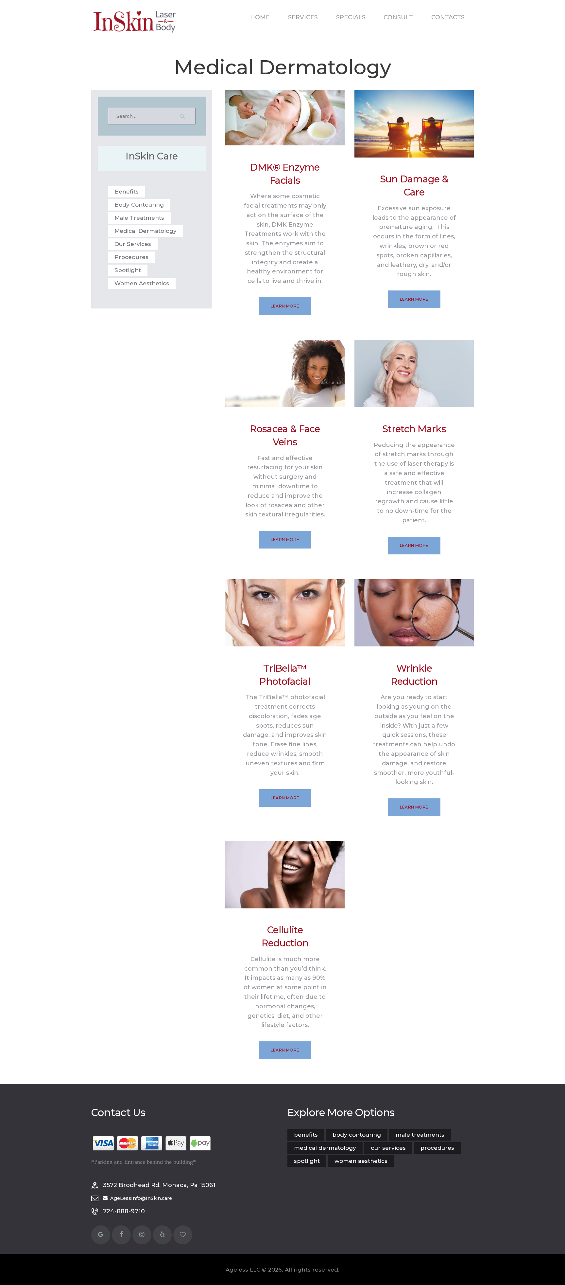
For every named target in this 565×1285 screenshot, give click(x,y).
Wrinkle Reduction (414, 674)
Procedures (131, 257)
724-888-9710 (124, 1211)
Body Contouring (139, 204)
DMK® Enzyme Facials (284, 173)
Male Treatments (139, 217)
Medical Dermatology (145, 231)
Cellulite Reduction (285, 936)
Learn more (285, 306)
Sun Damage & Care (414, 185)
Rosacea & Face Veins (285, 435)
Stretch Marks (414, 429)
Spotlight (127, 270)
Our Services (132, 244)
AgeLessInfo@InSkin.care (141, 1198)
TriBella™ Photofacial (284, 674)
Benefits (126, 191)
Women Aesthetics (141, 283)
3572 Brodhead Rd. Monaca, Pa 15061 (159, 1185)
